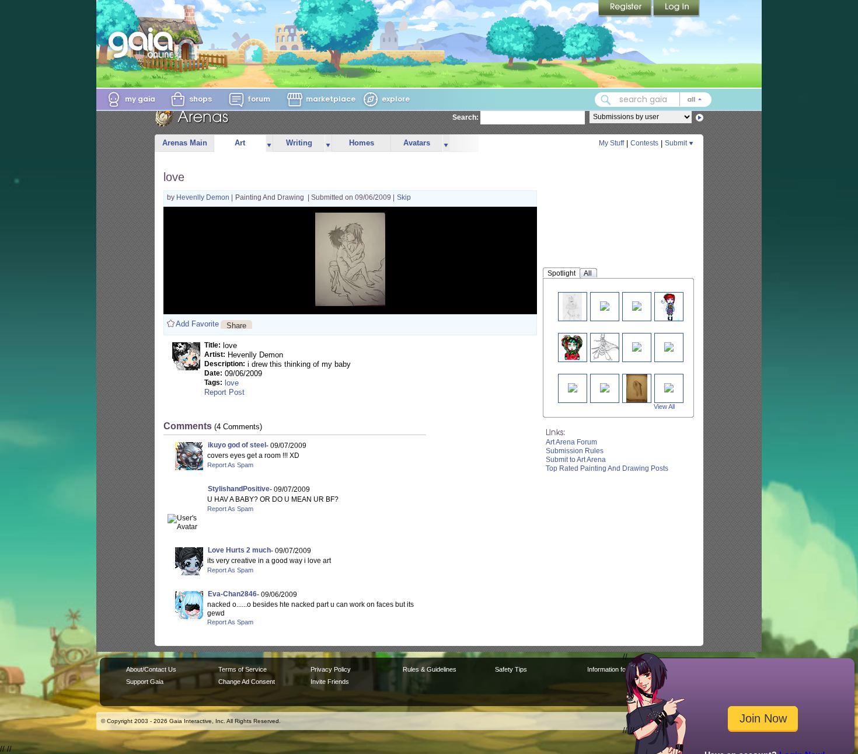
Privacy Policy (331, 669)
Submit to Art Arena (576, 460)
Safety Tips (511, 669)
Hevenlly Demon (203, 197)
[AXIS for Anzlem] (604, 305)
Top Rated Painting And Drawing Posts (607, 468)
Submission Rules (575, 451)
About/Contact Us (151, 669)
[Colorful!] (668, 306)
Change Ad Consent (246, 681)
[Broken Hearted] (572, 306)
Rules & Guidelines (429, 669)
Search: (465, 117)
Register (625, 9)
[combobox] (653, 99)
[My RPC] (606, 347)
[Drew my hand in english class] (636, 388)
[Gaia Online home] (144, 42)
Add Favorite (197, 323)
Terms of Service (242, 669)
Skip (404, 197)
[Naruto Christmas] (572, 387)
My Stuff (611, 143)
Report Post (224, 392)
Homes (361, 142)
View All (664, 406)
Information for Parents (619, 669)
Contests (644, 143)
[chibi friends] (669, 387)
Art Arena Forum (571, 442)
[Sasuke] (636, 346)
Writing (299, 142)
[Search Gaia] (606, 100)
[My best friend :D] (669, 346)
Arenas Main (184, 142)
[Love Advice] (636, 305)
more (269, 143)
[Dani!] (604, 387)
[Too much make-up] (572, 347)
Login (676, 9)
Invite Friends (330, 681)
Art (240, 142)
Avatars (416, 142)
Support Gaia (144, 681)
